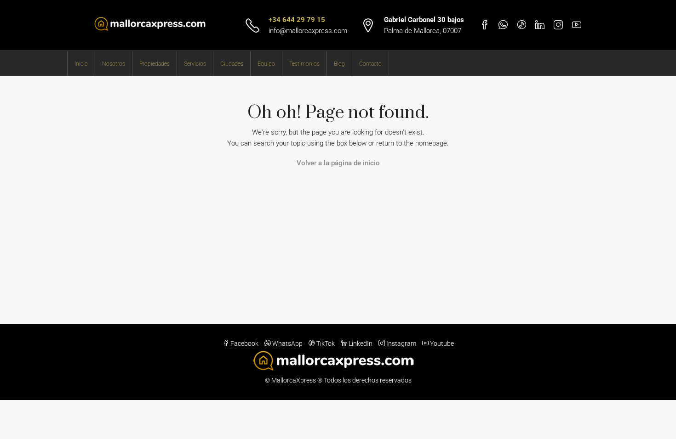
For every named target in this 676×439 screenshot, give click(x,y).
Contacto (370, 64)
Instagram (401, 343)
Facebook (244, 343)
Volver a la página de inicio (338, 163)
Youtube (441, 343)
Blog (339, 64)
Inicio (81, 64)
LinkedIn (360, 343)
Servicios (195, 64)
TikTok (325, 343)
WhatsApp (287, 343)
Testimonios (304, 64)
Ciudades (231, 64)
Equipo (266, 64)
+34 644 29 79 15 (297, 20)
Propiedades (154, 64)
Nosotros (113, 64)
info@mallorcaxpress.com (308, 31)
